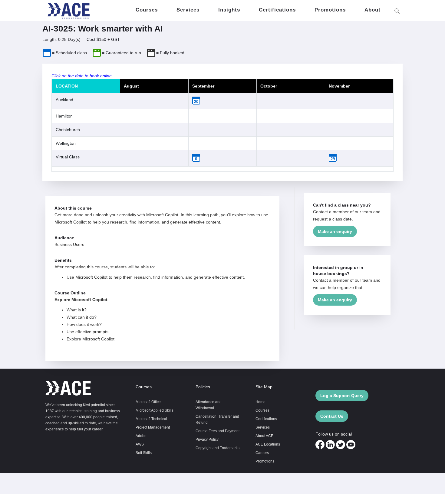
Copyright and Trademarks (217, 448)
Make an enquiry (335, 231)
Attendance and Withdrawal (209, 405)
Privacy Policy (207, 439)
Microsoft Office (148, 402)
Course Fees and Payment (217, 431)
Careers (262, 453)
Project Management (153, 427)
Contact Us (331, 416)
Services (262, 427)
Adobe (141, 436)
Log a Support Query (342, 395)
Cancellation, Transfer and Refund (217, 419)
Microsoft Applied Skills (154, 410)
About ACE (264, 436)
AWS (140, 444)
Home (260, 402)
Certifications (266, 419)
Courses (262, 410)
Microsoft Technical (151, 419)
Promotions (264, 461)
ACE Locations (267, 444)
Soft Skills (144, 453)
